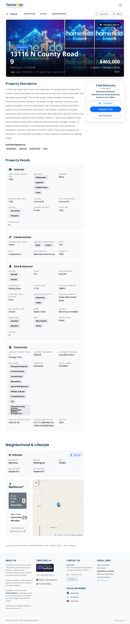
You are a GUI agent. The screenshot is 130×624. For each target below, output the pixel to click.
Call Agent (107, 103)
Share (119, 14)
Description (29, 14)
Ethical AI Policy (102, 580)
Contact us (72, 579)
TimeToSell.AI (11, 593)
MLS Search (101, 568)
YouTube (73, 601)
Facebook (74, 593)
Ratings (77, 455)
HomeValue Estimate (105, 571)
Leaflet (58, 535)
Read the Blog (44, 584)
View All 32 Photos (111, 24)
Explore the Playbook (47, 580)
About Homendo (103, 565)
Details (43, 14)
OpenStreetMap (69, 535)
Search (13, 14)
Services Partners (103, 577)
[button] (58, 505)
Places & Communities (105, 574)
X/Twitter (73, 597)
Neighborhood (59, 14)
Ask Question (105, 115)
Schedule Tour (105, 109)
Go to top (118, 621)
